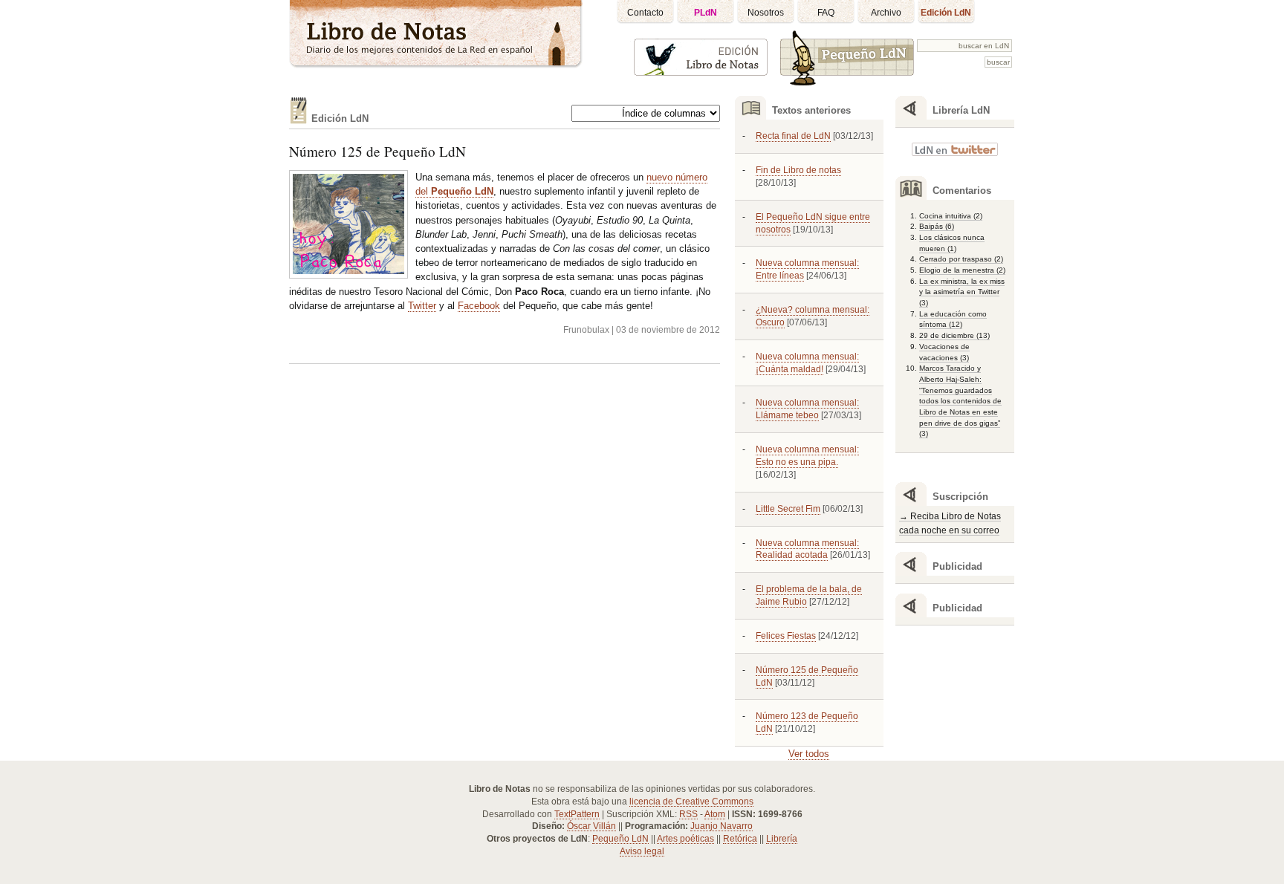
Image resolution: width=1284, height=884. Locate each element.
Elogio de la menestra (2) (962, 270)
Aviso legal (642, 851)
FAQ (825, 12)
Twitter (422, 305)
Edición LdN (946, 12)
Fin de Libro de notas (798, 170)
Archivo (886, 12)
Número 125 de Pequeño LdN (377, 151)
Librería (781, 838)
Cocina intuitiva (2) (950, 216)
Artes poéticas (685, 838)
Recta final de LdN (793, 136)
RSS (688, 814)
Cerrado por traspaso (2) (961, 259)
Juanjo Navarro (721, 826)
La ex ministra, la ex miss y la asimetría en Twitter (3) (962, 292)
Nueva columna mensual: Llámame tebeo (807, 408)
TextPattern (577, 814)
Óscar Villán (591, 826)
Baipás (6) (936, 226)
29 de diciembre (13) (954, 335)
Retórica (740, 838)
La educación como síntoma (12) (953, 319)
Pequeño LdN (620, 838)
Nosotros (766, 12)
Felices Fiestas (786, 636)
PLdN (705, 12)
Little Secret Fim (788, 509)
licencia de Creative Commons (691, 801)
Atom (714, 814)
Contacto (645, 12)
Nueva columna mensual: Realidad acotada (807, 549)
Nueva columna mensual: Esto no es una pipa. (807, 455)
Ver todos (808, 753)
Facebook (479, 305)
